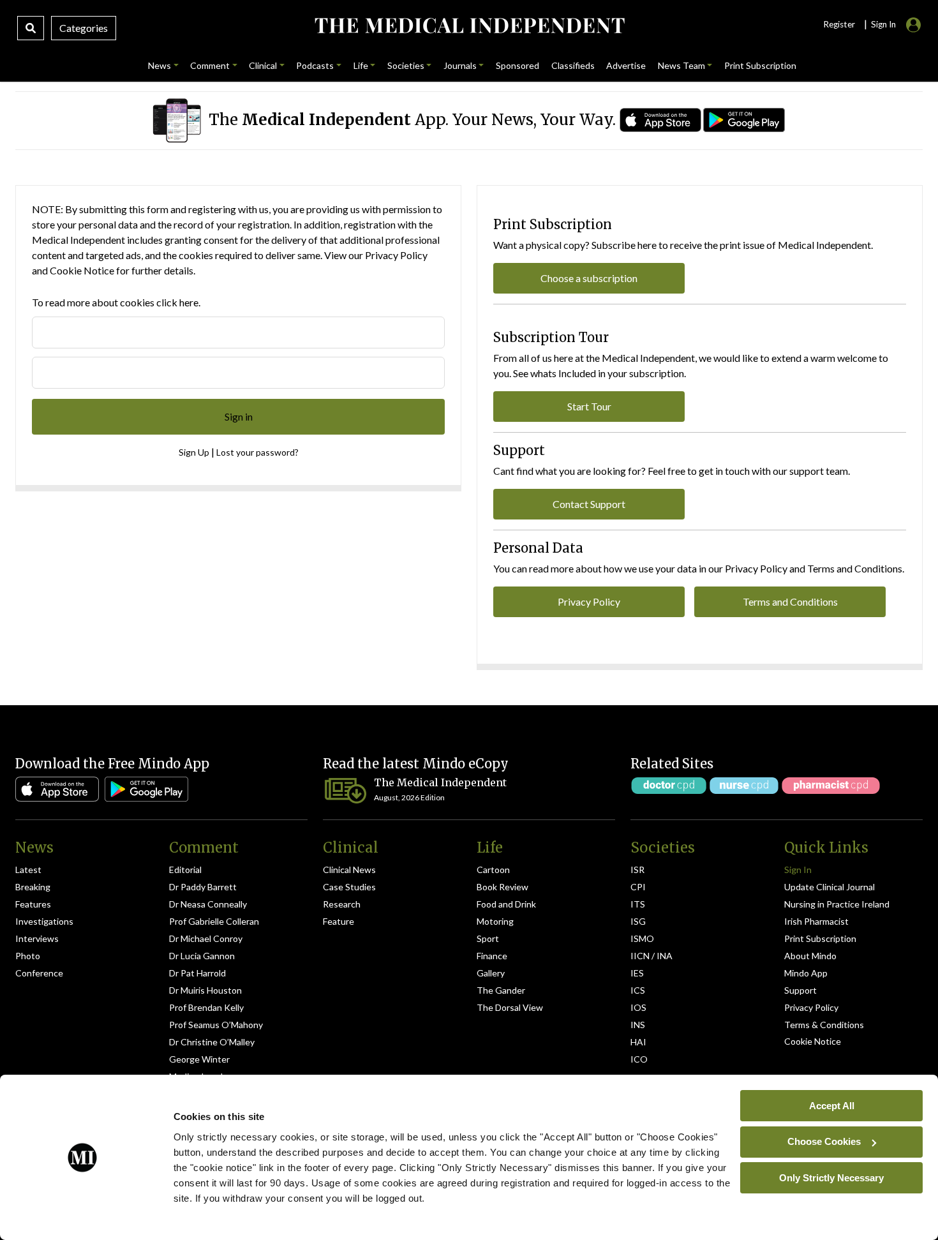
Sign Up (194, 452)
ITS (637, 904)
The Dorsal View (510, 1007)
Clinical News (349, 869)
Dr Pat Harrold (197, 972)
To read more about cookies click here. (116, 302)
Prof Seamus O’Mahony (216, 1024)
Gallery (491, 972)
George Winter (199, 1059)
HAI (638, 1041)
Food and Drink (506, 904)
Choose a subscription (588, 278)
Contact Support (589, 504)
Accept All (831, 1105)
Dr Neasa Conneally (208, 904)
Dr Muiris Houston (205, 990)
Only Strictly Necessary (831, 1177)
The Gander (501, 990)
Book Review (502, 886)
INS (637, 1024)
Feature (338, 921)
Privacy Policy (396, 255)
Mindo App (806, 972)
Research (342, 904)
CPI (638, 886)
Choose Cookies (824, 1141)
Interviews (37, 938)
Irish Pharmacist (816, 921)
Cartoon (493, 869)
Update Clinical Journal (829, 886)
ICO (639, 1059)
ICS (637, 990)
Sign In (798, 869)
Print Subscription (820, 938)
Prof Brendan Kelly (206, 1007)
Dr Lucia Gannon (202, 955)
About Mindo (810, 955)
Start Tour (589, 406)
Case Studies (349, 886)
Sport (488, 938)
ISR (637, 869)
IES (637, 972)
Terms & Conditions (824, 1024)
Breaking (32, 886)
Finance (492, 955)
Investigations (44, 921)
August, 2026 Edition (409, 797)
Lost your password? (257, 452)
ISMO (642, 938)
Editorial (185, 869)
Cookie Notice (82, 270)
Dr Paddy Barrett (203, 886)
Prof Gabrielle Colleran (214, 921)
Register (839, 24)
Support (800, 990)
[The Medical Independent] (469, 25)
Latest (28, 869)
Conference (39, 972)
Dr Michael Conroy (205, 938)
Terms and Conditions (790, 601)
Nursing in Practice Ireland (837, 904)
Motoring (495, 921)
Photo (27, 955)
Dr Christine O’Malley (212, 1041)
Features (33, 904)
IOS (638, 1007)
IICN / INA (651, 955)
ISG (638, 921)
